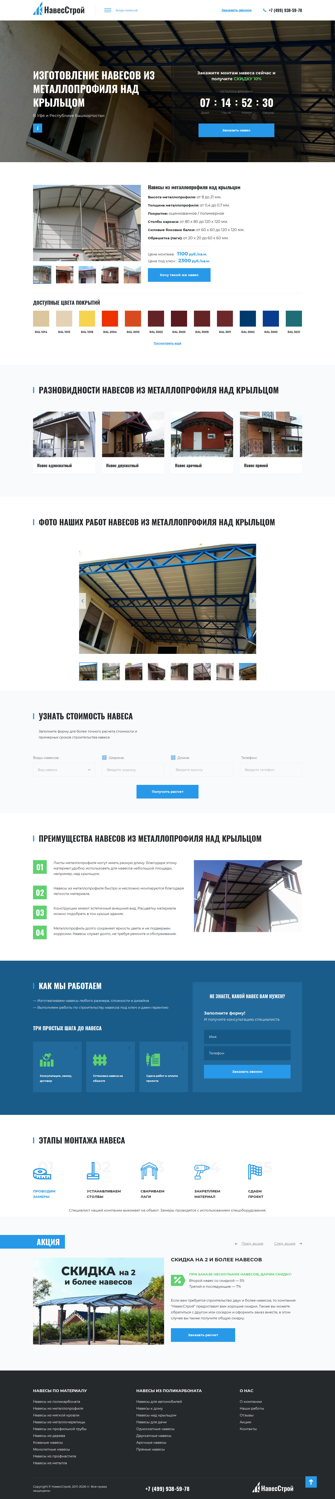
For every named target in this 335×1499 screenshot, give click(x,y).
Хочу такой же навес (179, 275)
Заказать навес (236, 130)
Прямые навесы (150, 1449)
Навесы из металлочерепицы (59, 1422)
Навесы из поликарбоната (56, 1402)
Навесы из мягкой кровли (56, 1415)
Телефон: (249, 758)
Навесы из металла (50, 1463)
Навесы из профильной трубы (60, 1429)
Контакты (248, 1429)
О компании (251, 1402)
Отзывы (247, 1415)
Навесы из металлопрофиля (58, 1408)
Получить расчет (167, 791)
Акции (245, 1422)
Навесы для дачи (151, 1422)
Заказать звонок (247, 1071)
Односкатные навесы (155, 1429)
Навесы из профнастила (54, 1456)
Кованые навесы (48, 1443)
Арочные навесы (151, 1443)
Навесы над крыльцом (156, 1415)
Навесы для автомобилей (159, 1402)
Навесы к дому (149, 1408)
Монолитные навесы (51, 1449)
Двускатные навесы (153, 1436)
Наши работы (252, 1408)
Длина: (184, 758)
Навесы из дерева (49, 1436)
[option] (167, 234)
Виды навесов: (46, 758)
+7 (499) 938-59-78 (285, 10)
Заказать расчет (203, 1335)
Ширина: (116, 758)
